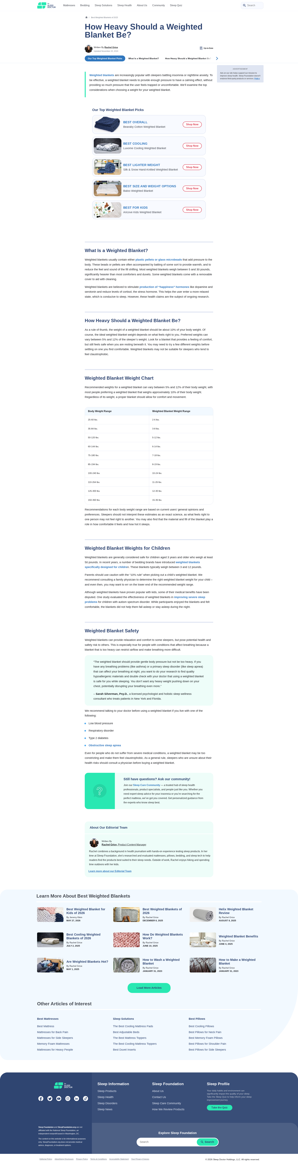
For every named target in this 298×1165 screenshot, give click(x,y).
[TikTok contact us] (85, 1099)
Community (158, 5)
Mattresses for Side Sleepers (55, 1037)
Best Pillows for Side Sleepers (207, 1049)
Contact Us (159, 1097)
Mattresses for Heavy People (55, 1049)
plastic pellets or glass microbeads (158, 259)
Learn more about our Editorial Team (109, 871)
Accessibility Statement (119, 1159)
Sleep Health (105, 1097)
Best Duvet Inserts (124, 1049)
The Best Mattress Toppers (129, 1037)
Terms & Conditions (98, 1159)
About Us (158, 1091)
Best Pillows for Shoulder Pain (207, 1043)
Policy (257, 79)
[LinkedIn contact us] (76, 1099)
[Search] (244, 5)
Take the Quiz (219, 1107)
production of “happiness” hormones (164, 286)
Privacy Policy (82, 1159)
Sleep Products (106, 1091)
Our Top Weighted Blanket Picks (105, 58)
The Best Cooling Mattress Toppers (135, 1043)
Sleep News (104, 1109)
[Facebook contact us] (40, 1099)
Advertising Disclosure (64, 1159)
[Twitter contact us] (49, 1099)
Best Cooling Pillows (201, 1026)
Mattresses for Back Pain (52, 1032)
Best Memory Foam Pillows (206, 1037)
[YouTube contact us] (58, 1099)
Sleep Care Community (146, 785)
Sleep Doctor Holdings (224, 1159)
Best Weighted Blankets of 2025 (104, 17)
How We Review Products (168, 1109)
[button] (149, 988)
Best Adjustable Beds (126, 1032)
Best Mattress (45, 1026)
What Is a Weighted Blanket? (143, 58)
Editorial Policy (46, 1159)
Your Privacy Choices (140, 1159)
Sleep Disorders (107, 1103)
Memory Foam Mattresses (53, 1043)
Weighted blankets (101, 75)
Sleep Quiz (176, 5)
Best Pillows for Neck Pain (205, 1032)
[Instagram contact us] (67, 1099)
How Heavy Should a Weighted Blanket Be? (188, 58)
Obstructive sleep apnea (105, 745)
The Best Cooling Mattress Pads (133, 1026)
